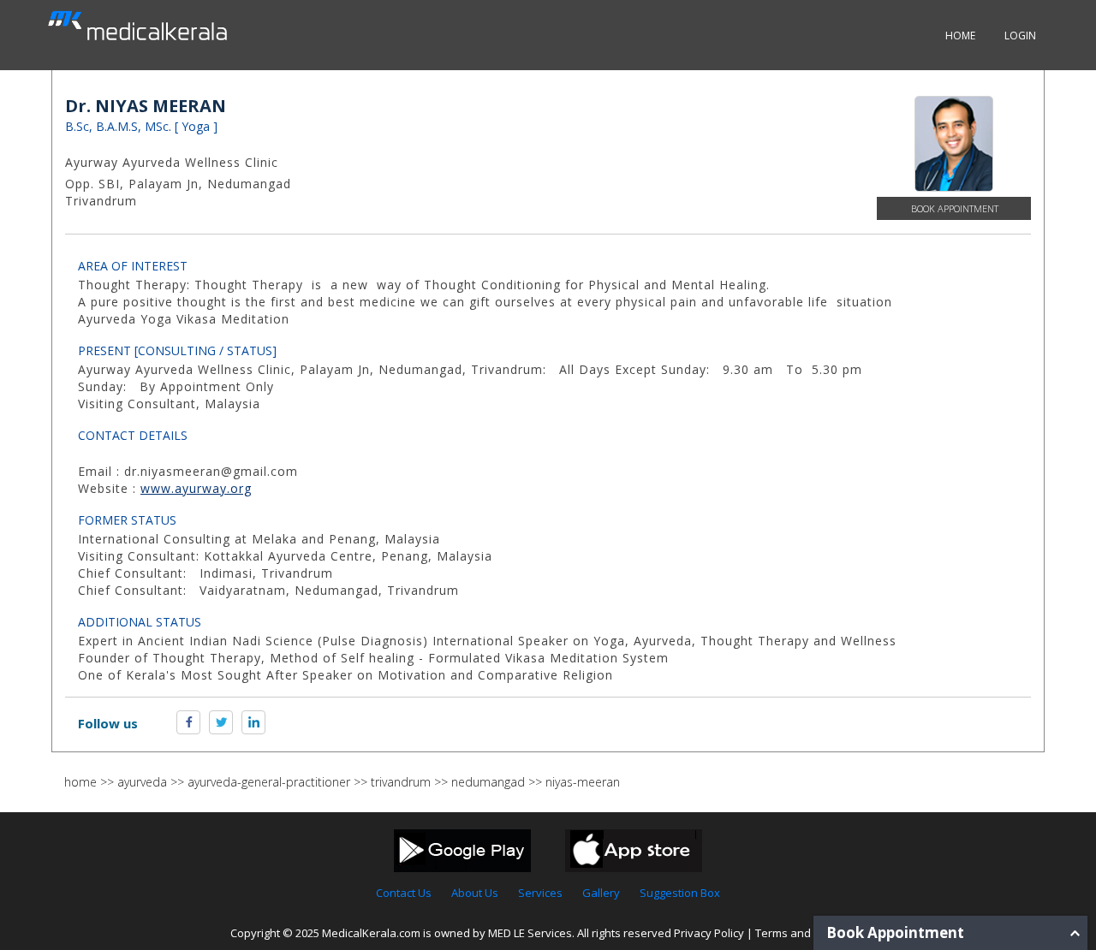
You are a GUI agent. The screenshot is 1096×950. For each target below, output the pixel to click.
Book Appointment (954, 208)
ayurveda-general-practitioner (269, 782)
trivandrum (401, 782)
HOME (960, 35)
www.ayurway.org (196, 488)
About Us (474, 892)
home (80, 782)
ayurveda (142, 782)
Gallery (601, 892)
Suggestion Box (680, 892)
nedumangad (488, 782)
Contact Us (404, 892)
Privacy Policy (709, 933)
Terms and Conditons (811, 933)
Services (540, 892)
